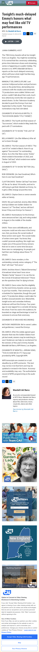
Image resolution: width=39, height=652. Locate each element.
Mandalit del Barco (14, 31)
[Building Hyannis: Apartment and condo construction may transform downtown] (19, 576)
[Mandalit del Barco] (6, 393)
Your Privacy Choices (19, 648)
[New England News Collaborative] (19, 542)
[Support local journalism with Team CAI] (19, 433)
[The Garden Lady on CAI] (19, 464)
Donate (32, 3)
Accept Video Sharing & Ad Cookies (19, 637)
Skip (19, 642)
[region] (19, 620)
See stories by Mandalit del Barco (23, 410)
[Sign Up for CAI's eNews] (19, 503)
